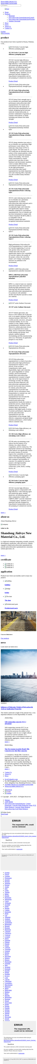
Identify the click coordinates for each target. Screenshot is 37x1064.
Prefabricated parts (11, 608)
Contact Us (8, 28)
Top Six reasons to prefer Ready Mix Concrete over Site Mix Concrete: (17, 750)
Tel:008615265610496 (26, 784)
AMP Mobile (9, 802)
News (6, 23)
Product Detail (13, 81)
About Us (8, 26)
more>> (3, 512)
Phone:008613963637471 (9, 1)
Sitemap (7, 800)
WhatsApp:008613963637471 (14, 786)
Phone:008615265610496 (9, 3)
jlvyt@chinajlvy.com (11, 779)
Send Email (4, 814)
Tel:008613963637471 (12, 784)
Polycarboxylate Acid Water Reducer (16, 809)
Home (7, 12)
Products (7, 14)
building (7, 585)
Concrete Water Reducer (22, 807)
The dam (8, 600)
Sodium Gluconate (14, 21)
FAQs (6, 25)
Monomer (12, 16)
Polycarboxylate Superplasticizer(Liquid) (21, 17)
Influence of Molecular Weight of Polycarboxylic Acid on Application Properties (17, 708)
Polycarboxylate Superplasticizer (15, 803)
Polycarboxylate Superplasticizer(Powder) (22, 19)
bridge (7, 592)
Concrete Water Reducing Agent (22, 805)
